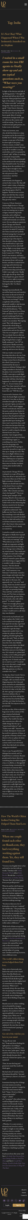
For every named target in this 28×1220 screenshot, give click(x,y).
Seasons (24, 1192)
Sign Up (18, 1205)
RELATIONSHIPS (5, 52)
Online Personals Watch (12, 871)
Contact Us (24, 1195)
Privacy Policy (22, 1210)
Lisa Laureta (15, 51)
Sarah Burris (14, 829)
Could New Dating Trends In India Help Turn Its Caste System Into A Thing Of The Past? (13, 1164)
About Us (23, 1190)
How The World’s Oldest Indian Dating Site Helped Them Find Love (13, 819)
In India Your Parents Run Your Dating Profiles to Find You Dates (13, 1158)
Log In (7, 1205)
